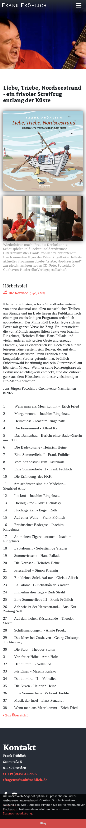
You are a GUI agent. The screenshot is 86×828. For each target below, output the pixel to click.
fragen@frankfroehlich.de (26, 780)
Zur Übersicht (16, 715)
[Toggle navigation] (78, 5)
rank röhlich (24, 5)
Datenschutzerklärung (17, 813)
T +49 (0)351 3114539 (21, 774)
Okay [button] (43, 823)
